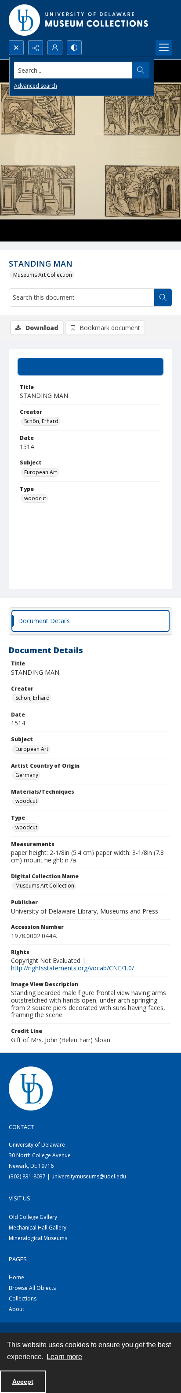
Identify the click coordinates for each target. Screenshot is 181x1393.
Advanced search (35, 85)
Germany (26, 775)
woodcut (35, 498)
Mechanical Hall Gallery (37, 1227)
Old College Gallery (33, 1217)
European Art (40, 472)
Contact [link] (21, 1127)
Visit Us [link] (19, 1198)
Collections (22, 1298)
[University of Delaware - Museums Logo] (79, 20)
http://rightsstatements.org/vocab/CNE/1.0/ (72, 968)
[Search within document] (163, 297)
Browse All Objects (32, 1288)
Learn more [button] (64, 1356)
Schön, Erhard (41, 421)
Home (16, 1277)
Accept (22, 1381)
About (16, 1309)
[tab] (90, 366)
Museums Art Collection (42, 275)
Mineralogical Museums (38, 1238)
